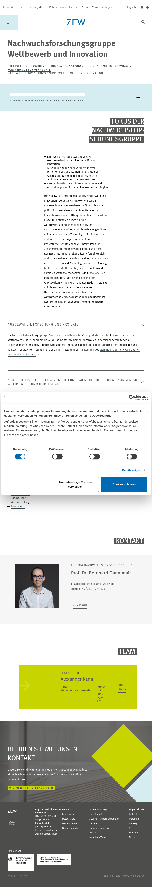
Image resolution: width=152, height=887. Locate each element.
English (131, 7)
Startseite (16, 66)
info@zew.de (42, 820)
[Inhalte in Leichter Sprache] (148, 7)
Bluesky (133, 823)
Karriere (73, 7)
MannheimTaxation (99, 837)
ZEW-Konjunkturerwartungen (104, 819)
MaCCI (92, 833)
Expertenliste (96, 814)
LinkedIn (133, 814)
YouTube (133, 833)
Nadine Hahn (18, 498)
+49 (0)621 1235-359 (100, 694)
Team (19, 7)
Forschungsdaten (36, 7)
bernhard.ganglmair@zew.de (92, 584)
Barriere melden (70, 828)
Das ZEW (8, 7)
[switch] (57, 456)
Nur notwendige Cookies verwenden (75, 484)
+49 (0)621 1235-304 (88, 589)
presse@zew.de (43, 826)
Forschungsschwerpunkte (29, 70)
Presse (85, 7)
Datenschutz (68, 819)
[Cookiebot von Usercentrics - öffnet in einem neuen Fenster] (131, 397)
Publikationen (57, 7)
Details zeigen (131, 470)
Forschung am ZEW (99, 828)
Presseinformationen (46, 830)
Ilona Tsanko (18, 506)
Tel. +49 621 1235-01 (45, 816)
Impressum (68, 814)
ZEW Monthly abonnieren (33, 788)
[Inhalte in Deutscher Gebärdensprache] (142, 7)
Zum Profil (80, 605)
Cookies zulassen (124, 484)
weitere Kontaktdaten (46, 834)
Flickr (132, 837)
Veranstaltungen (102, 7)
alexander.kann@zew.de (75, 689)
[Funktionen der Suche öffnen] (143, 22)
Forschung (38, 66)
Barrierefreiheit (70, 823)
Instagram (134, 819)
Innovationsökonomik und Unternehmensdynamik (91, 66)
